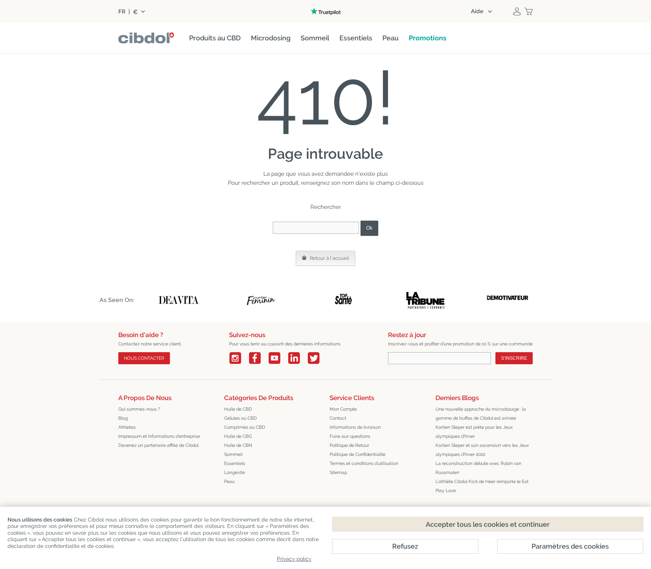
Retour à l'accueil (329, 258)
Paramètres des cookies (570, 546)
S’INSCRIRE (514, 358)
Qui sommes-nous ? (139, 409)
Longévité (234, 472)
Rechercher (325, 207)
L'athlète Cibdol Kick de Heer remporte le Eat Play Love (482, 486)
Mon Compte (343, 409)
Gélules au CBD (240, 418)
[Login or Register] (516, 11)
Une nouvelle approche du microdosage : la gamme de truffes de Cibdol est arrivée (481, 413)
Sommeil (233, 454)
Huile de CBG (238, 436)
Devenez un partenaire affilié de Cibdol (158, 445)
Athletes (127, 427)
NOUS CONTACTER (144, 358)
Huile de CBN (238, 445)
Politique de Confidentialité (357, 454)
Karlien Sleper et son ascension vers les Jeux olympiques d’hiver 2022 (482, 450)
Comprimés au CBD (244, 427)
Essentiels (234, 463)
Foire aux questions (350, 436)
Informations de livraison (355, 427)
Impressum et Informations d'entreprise (159, 436)
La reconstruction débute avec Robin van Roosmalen (478, 468)
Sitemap (338, 472)
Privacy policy (294, 559)
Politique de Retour (349, 445)
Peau (229, 481)
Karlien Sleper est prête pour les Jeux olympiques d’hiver (474, 432)
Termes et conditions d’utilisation (364, 463)
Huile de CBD (238, 409)
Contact (338, 418)
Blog (123, 418)
